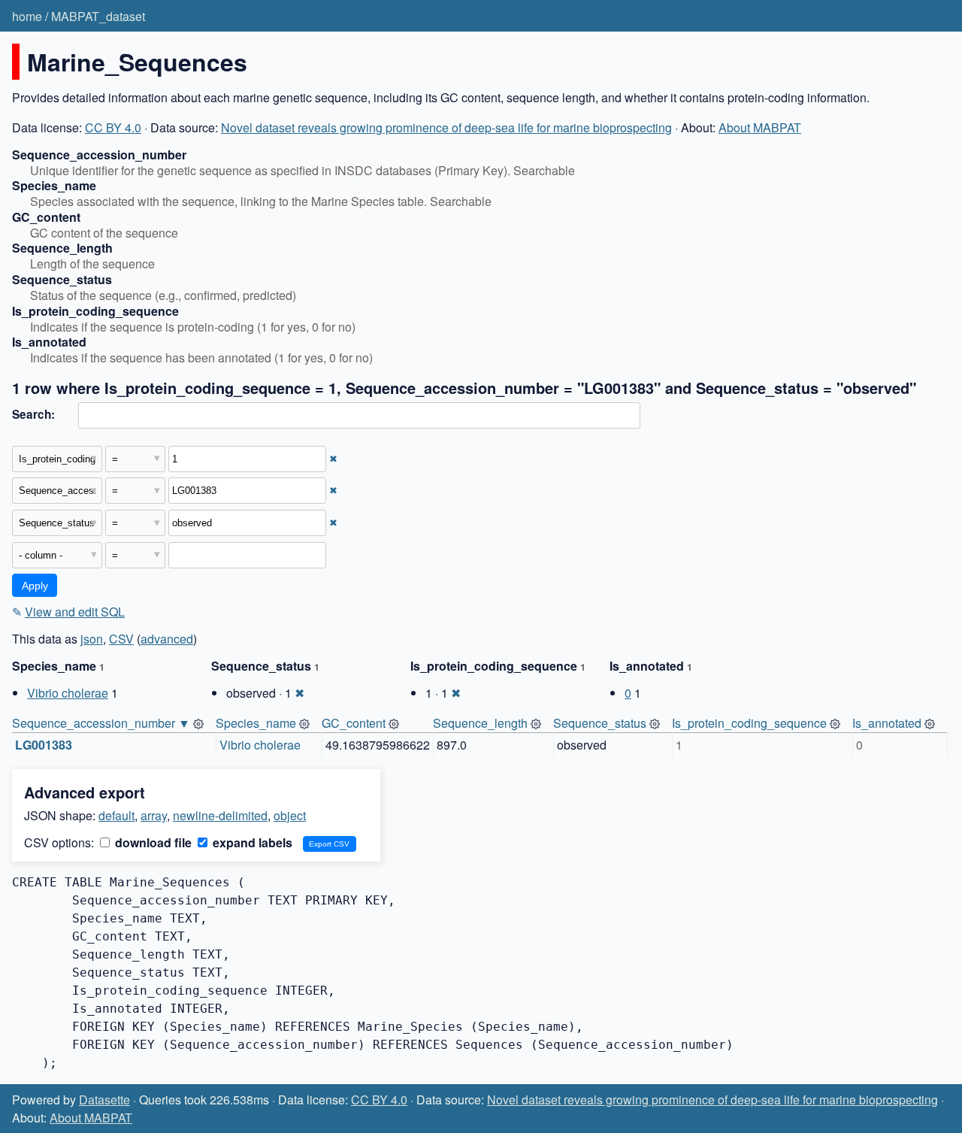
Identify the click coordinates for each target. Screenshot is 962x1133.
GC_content (354, 723)
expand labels (251, 842)
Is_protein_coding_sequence (749, 723)
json (91, 638)
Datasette (104, 1099)
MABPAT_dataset (98, 16)
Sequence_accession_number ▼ (101, 723)
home (27, 16)
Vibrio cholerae (67, 692)
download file (152, 842)
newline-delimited (220, 815)
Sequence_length (480, 723)
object (290, 815)
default (116, 815)
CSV (121, 638)
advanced (167, 638)
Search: (33, 414)
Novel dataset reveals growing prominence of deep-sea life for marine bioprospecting (446, 127)
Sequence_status (599, 723)
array (154, 815)
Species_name (256, 723)
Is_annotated (886, 723)
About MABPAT (759, 127)
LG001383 (43, 744)
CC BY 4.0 (113, 127)
